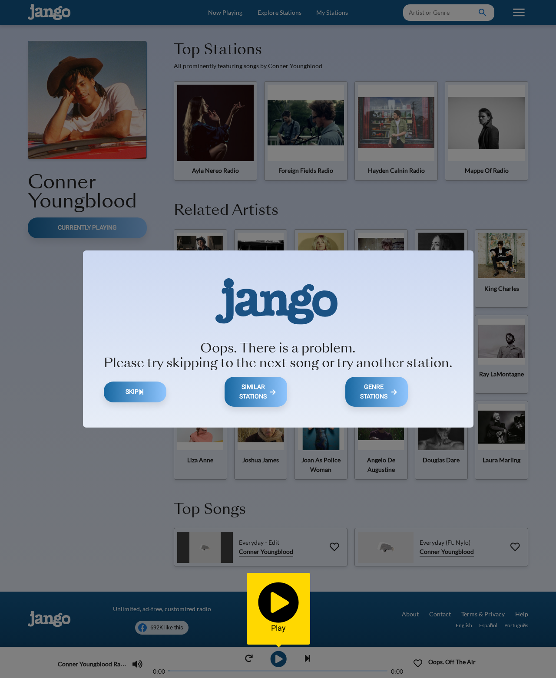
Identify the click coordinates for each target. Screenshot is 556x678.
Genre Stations (373, 391)
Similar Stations (253, 391)
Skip (132, 391)
